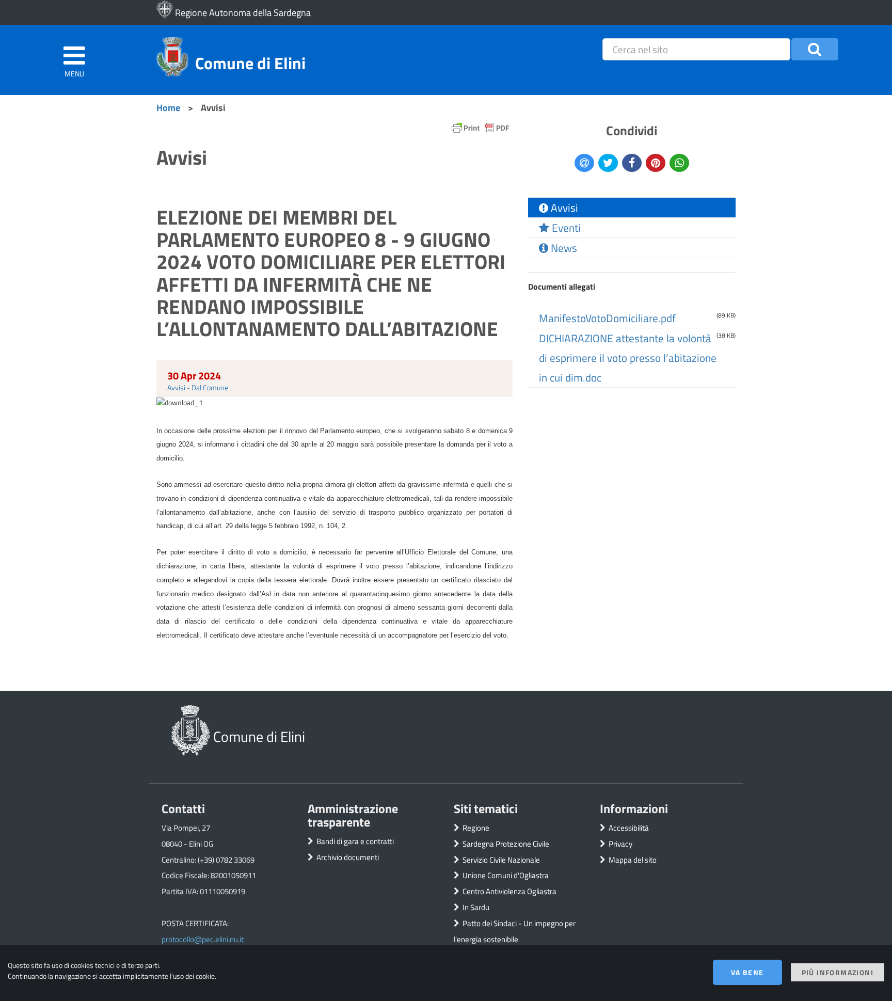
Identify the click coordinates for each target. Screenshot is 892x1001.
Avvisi (176, 387)
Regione (476, 828)
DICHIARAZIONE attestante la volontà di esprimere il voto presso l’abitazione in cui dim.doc (627, 358)
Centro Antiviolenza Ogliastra (509, 891)
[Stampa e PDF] (481, 130)
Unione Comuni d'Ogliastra (506, 875)
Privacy (620, 844)
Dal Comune (210, 387)
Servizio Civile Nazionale (501, 860)
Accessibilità (629, 828)
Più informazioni (837, 972)
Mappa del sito (633, 860)
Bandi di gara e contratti (355, 841)
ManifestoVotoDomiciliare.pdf (607, 318)
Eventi (565, 227)
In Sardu (476, 907)
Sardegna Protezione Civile (506, 844)
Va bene (747, 972)
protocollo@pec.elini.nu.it (203, 939)
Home (168, 107)
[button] (814, 49)
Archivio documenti (347, 857)
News (562, 248)
